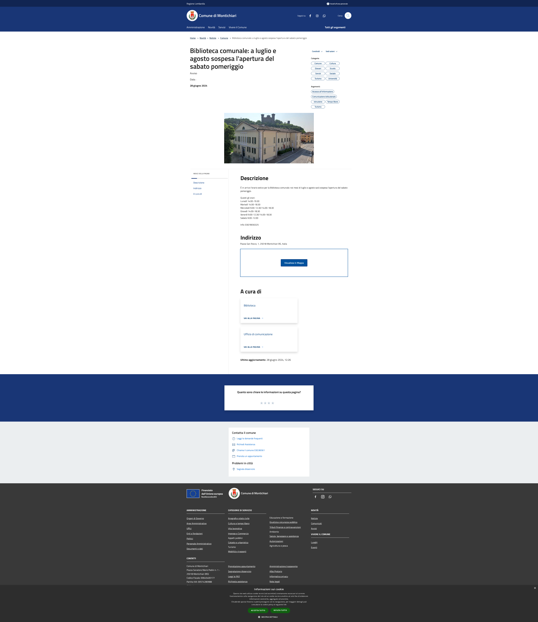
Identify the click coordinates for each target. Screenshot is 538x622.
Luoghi (314, 542)
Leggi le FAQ (234, 576)
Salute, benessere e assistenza (284, 536)
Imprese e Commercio (238, 533)
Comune (224, 38)
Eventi (314, 547)
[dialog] (269, 603)
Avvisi (314, 528)
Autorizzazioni (276, 541)
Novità (203, 38)
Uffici (189, 528)
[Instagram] (316, 15)
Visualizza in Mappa (294, 263)
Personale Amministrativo (199, 543)
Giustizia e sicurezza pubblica (283, 522)
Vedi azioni (330, 51)
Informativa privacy (279, 576)
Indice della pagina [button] (201, 173)
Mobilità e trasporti (237, 551)
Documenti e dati (195, 548)
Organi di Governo (195, 518)
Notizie (212, 38)
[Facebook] (309, 15)
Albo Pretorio (276, 571)
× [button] (535, 588)
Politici (190, 538)
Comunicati (316, 523)
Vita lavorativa (235, 528)
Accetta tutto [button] (258, 610)
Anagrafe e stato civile (238, 518)
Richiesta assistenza (237, 581)
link (285, 604)
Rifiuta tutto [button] (280, 610)
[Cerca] (348, 15)
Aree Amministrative (197, 523)
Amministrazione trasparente (284, 566)
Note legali (275, 581)
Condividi (316, 51)
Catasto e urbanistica (238, 542)
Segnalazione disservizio (239, 571)
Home (193, 38)
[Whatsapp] (323, 15)
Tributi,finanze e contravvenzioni (285, 527)
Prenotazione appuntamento (241, 566)
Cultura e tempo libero (238, 523)
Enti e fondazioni (195, 533)
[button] (269, 617)
